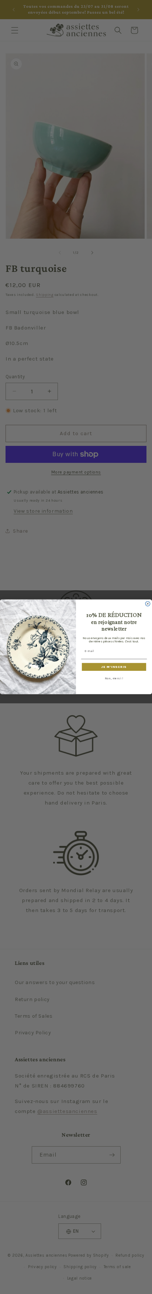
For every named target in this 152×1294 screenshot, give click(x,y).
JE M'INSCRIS (114, 667)
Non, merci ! (114, 678)
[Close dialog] (147, 603)
